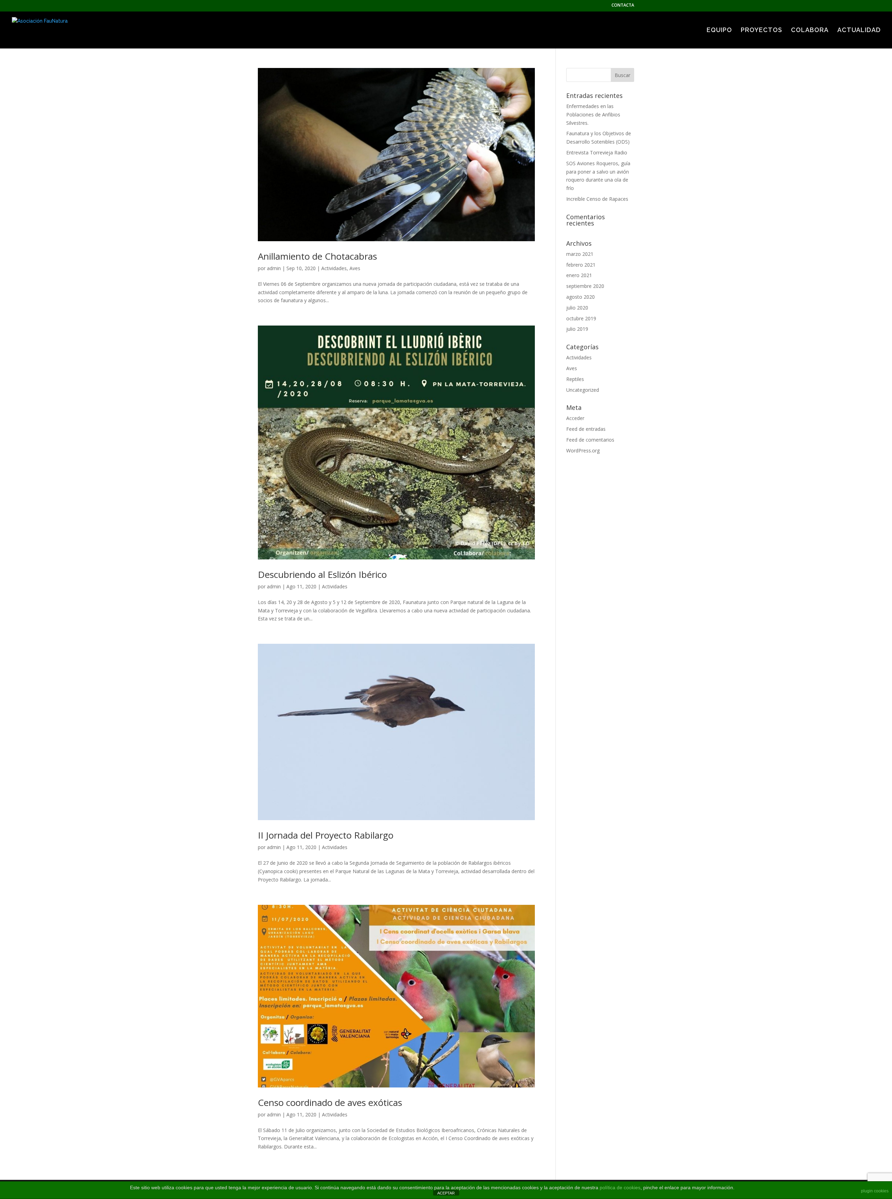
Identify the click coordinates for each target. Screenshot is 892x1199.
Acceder (575, 418)
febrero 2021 (580, 264)
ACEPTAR (446, 1193)
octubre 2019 (581, 318)
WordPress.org (583, 450)
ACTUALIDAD (859, 30)
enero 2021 (579, 275)
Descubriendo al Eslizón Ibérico (322, 574)
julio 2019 (577, 329)
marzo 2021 (579, 254)
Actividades (334, 268)
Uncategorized (582, 390)
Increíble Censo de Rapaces (597, 199)
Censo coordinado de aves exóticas (330, 1102)
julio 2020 (577, 307)
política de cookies (620, 1187)
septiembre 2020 (585, 286)
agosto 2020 (580, 296)
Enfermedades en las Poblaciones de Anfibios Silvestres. (593, 114)
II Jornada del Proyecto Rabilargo (325, 835)
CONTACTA (623, 5)
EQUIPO (719, 30)
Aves (354, 268)
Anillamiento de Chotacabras (317, 256)
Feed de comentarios (590, 439)
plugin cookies (875, 1191)
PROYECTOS (761, 30)
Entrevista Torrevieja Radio (596, 152)
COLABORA (810, 30)
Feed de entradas (586, 429)
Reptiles (575, 379)
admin (274, 268)
